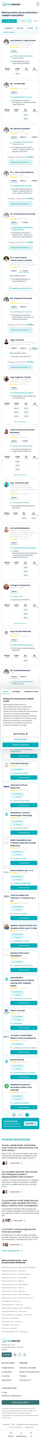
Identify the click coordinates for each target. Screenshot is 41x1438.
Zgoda (5, 691)
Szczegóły (16, 691)
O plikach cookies (31, 691)
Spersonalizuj (19, 734)
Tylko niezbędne (20, 739)
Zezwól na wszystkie (20, 745)
